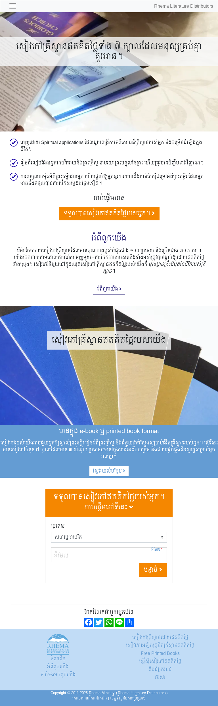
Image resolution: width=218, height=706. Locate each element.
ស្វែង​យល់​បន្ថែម (108, 471)
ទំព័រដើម (58, 659)
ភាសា (160, 677)
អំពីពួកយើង (108, 289)
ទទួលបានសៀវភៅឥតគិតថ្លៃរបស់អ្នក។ (108, 213)
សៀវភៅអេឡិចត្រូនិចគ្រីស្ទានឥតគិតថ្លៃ (160, 645)
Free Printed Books (160, 653)
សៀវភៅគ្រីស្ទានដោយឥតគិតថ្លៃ (160, 637)
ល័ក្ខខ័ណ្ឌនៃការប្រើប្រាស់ (128, 698)
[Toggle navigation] (13, 6)
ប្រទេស (58, 526)
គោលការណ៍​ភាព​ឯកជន (89, 698)
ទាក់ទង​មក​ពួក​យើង (58, 675)
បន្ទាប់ (151, 570)
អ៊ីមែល (157, 549)
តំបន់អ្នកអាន (160, 669)
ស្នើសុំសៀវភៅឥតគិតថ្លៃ (160, 661)
